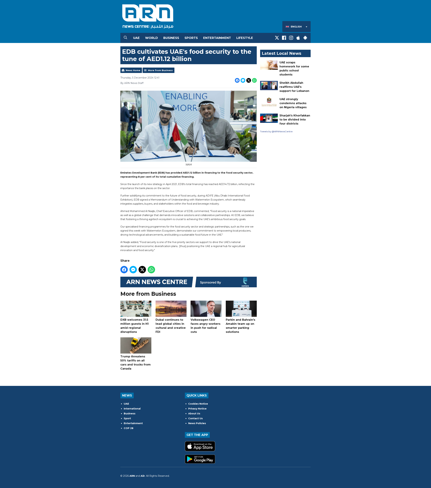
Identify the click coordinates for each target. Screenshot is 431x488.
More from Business (160, 70)
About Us (194, 413)
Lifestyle (244, 38)
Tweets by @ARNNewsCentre (276, 131)
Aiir (143, 475)
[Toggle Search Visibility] (125, 38)
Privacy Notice (197, 408)
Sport (127, 418)
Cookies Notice (198, 403)
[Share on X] (248, 80)
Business (171, 38)
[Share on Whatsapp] (254, 80)
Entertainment (217, 38)
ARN (132, 475)
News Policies (197, 423)
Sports (191, 38)
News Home (133, 70)
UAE (136, 38)
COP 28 (128, 428)
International (132, 408)
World (151, 38)
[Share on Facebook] (237, 80)
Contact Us (195, 418)
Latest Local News (281, 53)
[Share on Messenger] (243, 80)
